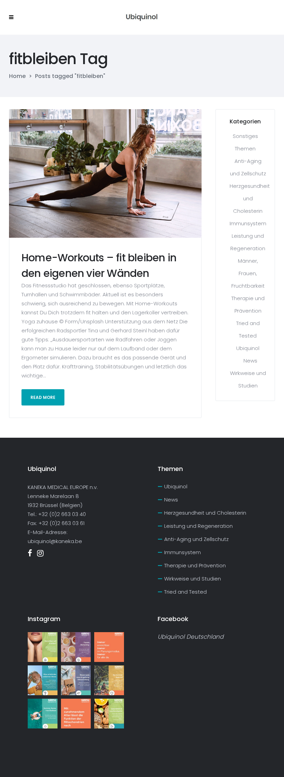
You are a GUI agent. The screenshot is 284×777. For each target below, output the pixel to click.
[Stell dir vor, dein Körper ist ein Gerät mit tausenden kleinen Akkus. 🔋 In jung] (76, 713)
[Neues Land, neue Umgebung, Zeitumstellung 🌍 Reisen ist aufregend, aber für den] (76, 680)
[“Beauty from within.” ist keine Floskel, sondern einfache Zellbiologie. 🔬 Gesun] (42, 647)
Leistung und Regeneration (198, 526)
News (250, 360)
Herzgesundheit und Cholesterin (250, 198)
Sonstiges (245, 136)
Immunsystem (248, 223)
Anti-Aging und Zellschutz (196, 539)
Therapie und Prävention (195, 565)
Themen (245, 148)
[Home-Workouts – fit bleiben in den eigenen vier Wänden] (105, 173)
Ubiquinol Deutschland (190, 636)
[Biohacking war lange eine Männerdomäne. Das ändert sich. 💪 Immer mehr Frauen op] (76, 647)
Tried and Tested (185, 591)
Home (17, 76)
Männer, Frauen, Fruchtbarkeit (248, 273)
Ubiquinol (247, 348)
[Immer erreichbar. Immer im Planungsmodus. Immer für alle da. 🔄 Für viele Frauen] (109, 647)
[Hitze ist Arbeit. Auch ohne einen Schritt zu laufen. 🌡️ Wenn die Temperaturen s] (42, 680)
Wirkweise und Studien (192, 578)
